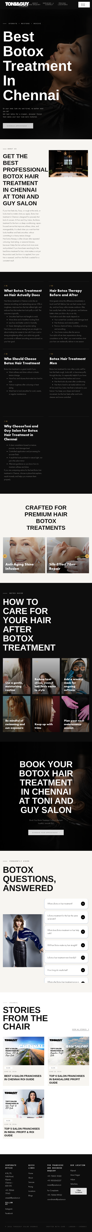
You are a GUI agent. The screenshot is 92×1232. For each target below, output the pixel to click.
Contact (49, 4)
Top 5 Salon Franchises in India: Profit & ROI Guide (22, 1132)
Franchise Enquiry (31, 4)
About (35, 3)
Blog (25, 6)
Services (47, 3)
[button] (5, 556)
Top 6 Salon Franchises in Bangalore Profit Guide (67, 1079)
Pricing (62, 3)
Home (25, 3)
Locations (63, 4)
